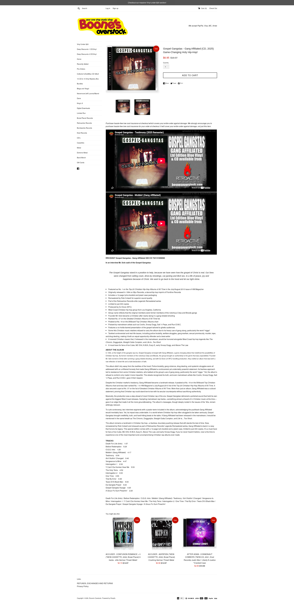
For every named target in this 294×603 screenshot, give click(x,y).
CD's (78, 138)
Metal (79, 148)
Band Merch (81, 157)
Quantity (166, 63)
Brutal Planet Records (85, 118)
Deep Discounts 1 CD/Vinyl (86, 49)
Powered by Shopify (108, 598)
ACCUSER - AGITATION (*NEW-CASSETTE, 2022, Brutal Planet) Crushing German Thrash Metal (161, 557)
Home (79, 59)
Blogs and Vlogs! (83, 88)
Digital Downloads (83, 108)
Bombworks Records (84, 128)
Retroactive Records (84, 123)
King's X (80, 103)
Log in (108, 8)
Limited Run (81, 113)
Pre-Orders (81, 69)
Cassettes (80, 143)
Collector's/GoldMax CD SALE (88, 74)
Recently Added (82, 64)
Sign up (115, 8)
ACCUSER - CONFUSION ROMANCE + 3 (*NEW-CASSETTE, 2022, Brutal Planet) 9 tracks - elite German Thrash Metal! (123, 557)
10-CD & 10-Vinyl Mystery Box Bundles (88, 81)
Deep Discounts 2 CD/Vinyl (86, 54)
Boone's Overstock (95, 598)
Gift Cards (80, 162)
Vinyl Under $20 (83, 44)
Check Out (213, 8)
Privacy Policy (83, 586)
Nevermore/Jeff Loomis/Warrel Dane (88, 95)
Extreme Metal (82, 152)
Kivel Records (82, 133)
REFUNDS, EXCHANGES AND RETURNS (95, 583)
